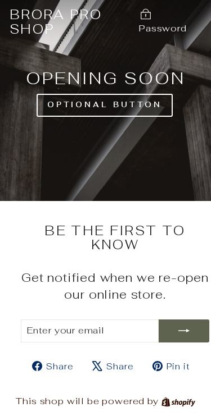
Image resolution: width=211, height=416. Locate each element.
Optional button (105, 104)
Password (163, 28)
